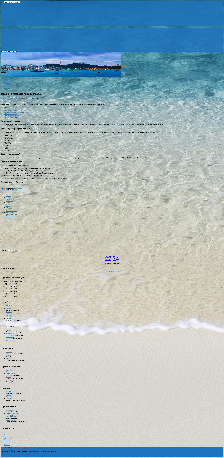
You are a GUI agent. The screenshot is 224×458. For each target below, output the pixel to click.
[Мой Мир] (7, 189)
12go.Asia (8, 318)
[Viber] (14, 189)
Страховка (7, 86)
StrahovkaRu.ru (10, 380)
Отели (6, 84)
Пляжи (6, 12)
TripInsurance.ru (10, 373)
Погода (6, 7)
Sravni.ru (8, 377)
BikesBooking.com (11, 420)
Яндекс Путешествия (12, 333)
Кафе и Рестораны (9, 20)
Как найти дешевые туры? (12, 115)
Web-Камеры (8, 25)
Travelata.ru (9, 352)
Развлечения (7, 10)
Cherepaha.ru (9, 370)
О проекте (7, 89)
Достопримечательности (11, 9)
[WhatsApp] (16, 189)
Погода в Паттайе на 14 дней (112, 271)
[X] (9, 189)
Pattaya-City (4, 98)
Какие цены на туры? (10, 114)
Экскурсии (7, 88)
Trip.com (8, 308)
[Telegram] (21, 189)
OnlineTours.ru (10, 358)
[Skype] (19, 189)
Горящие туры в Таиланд (11, 117)
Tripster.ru (8, 395)
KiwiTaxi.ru (9, 312)
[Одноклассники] (4, 189)
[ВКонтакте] (2, 189)
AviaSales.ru (9, 305)
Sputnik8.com (9, 392)
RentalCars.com (10, 410)
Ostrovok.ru (9, 340)
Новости (6, 5)
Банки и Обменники (9, 24)
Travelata (112, 125)
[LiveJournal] (11, 189)
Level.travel (119, 125)
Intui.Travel (9, 315)
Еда (5, 19)
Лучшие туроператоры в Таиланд (14, 112)
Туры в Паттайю (13, 98)
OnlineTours (128, 125)
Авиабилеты (7, 83)
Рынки (6, 15)
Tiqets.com (9, 398)
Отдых (6, 79)
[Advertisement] (111, 232)
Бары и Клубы (8, 22)
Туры (5, 81)
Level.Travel (9, 355)
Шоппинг (6, 14)
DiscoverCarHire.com (12, 417)
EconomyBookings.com (12, 413)
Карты (6, 17)
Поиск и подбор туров (11, 110)
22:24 (112, 258)
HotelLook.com (10, 337)
